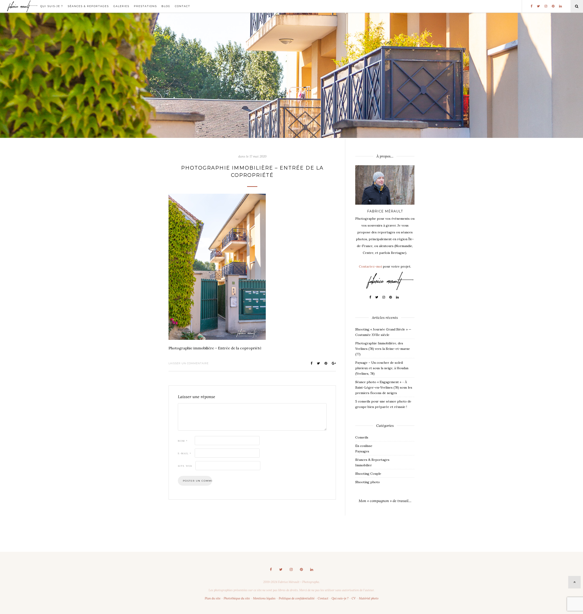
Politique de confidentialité (297, 598)
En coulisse (363, 446)
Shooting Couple (368, 474)
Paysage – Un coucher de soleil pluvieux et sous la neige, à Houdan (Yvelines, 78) (381, 368)
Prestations (145, 6)
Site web (185, 465)
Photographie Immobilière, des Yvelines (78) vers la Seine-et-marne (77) (382, 348)
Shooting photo (367, 482)
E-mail (184, 453)
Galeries (121, 6)
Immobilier (363, 465)
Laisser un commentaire (189, 363)
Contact (182, 6)
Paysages (362, 451)
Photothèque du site (237, 598)
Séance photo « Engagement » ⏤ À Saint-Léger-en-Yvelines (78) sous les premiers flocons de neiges (383, 387)
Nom (183, 440)
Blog (165, 6)
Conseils (361, 437)
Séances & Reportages (88, 6)
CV (354, 598)
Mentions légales (264, 598)
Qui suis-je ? (51, 6)
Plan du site (212, 598)
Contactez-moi (370, 266)
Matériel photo (368, 598)
